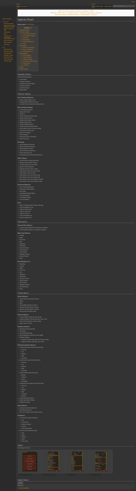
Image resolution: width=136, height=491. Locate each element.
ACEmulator (7, 32)
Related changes (8, 51)
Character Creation (61, 14)
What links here (8, 49)
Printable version (8, 55)
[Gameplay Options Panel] (29, 462)
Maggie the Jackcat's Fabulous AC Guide (9, 26)
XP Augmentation (72, 13)
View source (99, 6)
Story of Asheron (8, 40)
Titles (64, 13)
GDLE (5, 34)
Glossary (94, 14)
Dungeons (85, 11)
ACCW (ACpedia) (8, 23)
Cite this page (7, 61)
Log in (133, 1)
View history (108, 6)
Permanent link (8, 57)
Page (18, 6)
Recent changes (7, 18)
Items (66, 11)
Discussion (24, 6)
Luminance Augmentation (87, 13)
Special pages (8, 53)
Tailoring (98, 13)
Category (20, 485)
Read (93, 6)
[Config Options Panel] (101, 462)
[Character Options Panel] (53, 462)
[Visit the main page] (8, 8)
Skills (59, 13)
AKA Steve (7, 44)
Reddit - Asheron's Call (9, 29)
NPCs (92, 11)
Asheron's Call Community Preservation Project (9, 37)
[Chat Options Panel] (77, 462)
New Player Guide (73, 14)
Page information (8, 59)
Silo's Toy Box (7, 42)
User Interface (85, 14)
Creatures (78, 11)
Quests (71, 11)
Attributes (54, 13)
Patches (60, 11)
